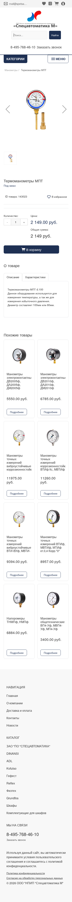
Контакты (12, 718)
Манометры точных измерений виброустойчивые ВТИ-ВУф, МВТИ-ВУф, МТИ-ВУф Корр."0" (19, 547)
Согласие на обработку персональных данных (34, 878)
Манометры (11, 70)
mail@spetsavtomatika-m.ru (18, 4)
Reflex (10, 783)
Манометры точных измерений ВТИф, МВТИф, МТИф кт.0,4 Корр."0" (52, 544)
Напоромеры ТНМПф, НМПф (17, 620)
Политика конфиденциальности (25, 873)
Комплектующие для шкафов (26, 813)
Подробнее (17, 412)
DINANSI (12, 753)
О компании (14, 703)
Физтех (11, 790)
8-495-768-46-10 (23, 47)
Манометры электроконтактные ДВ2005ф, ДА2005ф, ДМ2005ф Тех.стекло (20, 383)
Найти (55, 35)
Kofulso (11, 768)
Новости (12, 725)
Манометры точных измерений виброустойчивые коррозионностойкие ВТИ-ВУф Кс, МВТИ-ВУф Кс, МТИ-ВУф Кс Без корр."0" (21, 469)
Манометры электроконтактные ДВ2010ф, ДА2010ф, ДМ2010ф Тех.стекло (53, 383)
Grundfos (12, 798)
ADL (9, 761)
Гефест (11, 776)
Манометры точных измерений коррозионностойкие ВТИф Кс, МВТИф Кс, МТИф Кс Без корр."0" (54, 466)
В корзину (31, 249)
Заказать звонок (49, 47)
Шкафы (11, 805)
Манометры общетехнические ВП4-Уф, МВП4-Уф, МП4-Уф (52, 623)
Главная (12, 696)
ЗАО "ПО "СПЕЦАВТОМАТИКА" (28, 746)
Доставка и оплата (19, 710)
